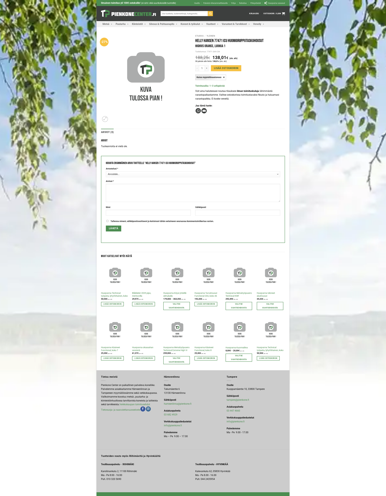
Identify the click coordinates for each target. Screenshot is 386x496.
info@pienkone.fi (173, 425)
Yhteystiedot (255, 3)
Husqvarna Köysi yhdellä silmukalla (174, 294)
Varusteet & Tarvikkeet (234, 24)
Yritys (233, 3)
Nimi (108, 207)
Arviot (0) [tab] (107, 132)
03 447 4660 (233, 410)
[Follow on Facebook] (142, 409)
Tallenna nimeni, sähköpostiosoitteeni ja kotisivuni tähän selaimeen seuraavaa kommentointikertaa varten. (162, 221)
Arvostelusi (112, 168)
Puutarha (121, 24)
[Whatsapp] (198, 110)
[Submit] (210, 13)
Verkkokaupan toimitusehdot (134, 404)
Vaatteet (210, 24)
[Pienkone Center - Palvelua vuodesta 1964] (128, 13)
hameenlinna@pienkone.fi (177, 403)
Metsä (106, 24)
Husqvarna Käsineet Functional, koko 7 (110, 349)
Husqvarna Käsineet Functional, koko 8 (204, 349)
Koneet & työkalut (190, 24)
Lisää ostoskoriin (226, 68)
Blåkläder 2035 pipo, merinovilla (141, 294)
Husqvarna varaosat (276, 3)
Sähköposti (200, 207)
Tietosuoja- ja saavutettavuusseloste (120, 409)
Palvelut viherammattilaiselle (215, 3)
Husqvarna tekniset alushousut (266, 294)
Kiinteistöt (137, 24)
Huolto (197, 3)
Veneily (257, 24)
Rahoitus (243, 3)
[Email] (204, 110)
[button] (254, 13)
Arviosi (110, 181)
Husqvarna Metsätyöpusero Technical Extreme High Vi (176, 349)
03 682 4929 (170, 414)
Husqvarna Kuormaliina (237, 347)
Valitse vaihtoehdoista (176, 306)
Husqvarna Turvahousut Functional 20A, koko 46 (206, 294)
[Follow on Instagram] (148, 409)
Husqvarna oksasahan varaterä (142, 349)
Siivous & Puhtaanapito (161, 24)
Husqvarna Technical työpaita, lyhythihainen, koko (114, 294)
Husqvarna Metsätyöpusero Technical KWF (239, 294)
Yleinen (211, 36)
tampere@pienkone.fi (238, 399)
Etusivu (199, 36)
